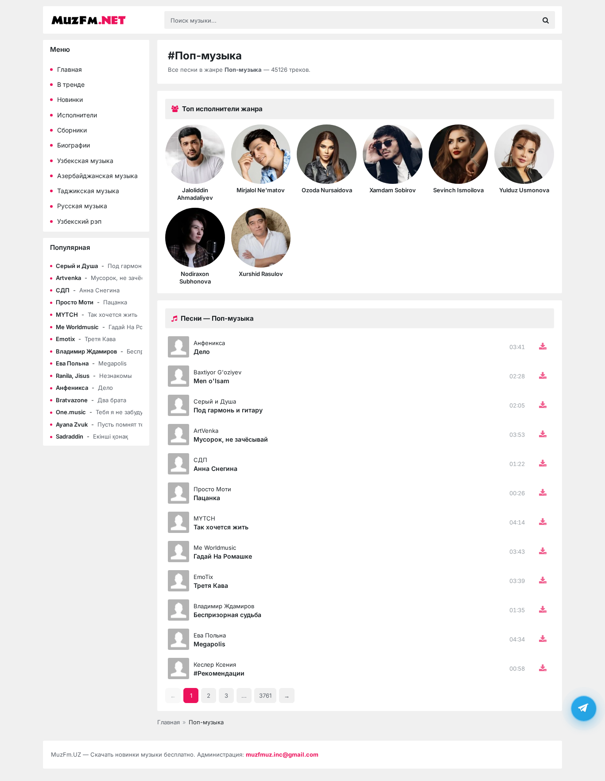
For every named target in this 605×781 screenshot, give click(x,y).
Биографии (73, 145)
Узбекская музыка (85, 160)
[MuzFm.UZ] (103, 20)
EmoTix (203, 576)
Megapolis (209, 644)
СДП (200, 459)
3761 (265, 695)
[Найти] (545, 20)
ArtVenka (206, 430)
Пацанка (207, 497)
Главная (69, 69)
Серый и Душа (215, 401)
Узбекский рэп (79, 221)
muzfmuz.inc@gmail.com (282, 754)
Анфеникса (209, 342)
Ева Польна (210, 635)
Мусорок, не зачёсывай (231, 439)
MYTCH (204, 518)
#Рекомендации (219, 673)
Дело (202, 351)
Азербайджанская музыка (97, 175)
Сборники (72, 130)
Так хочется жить (221, 527)
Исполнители (77, 115)
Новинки (70, 99)
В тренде (71, 84)
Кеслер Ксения (215, 664)
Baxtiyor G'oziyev (217, 372)
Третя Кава (211, 585)
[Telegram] (583, 709)
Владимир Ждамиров (224, 606)
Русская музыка (82, 206)
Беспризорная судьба (227, 614)
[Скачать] (542, 347)
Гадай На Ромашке (223, 556)
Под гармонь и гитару (228, 410)
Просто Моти (212, 489)
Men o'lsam (211, 381)
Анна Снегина (215, 468)
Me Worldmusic (215, 547)
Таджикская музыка (88, 190)
